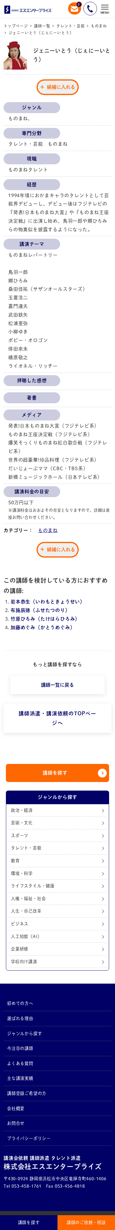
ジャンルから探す (24, 1033)
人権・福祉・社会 (28, 898)
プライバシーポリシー (29, 1138)
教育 (15, 860)
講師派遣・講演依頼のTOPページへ (57, 718)
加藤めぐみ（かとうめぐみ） (43, 627)
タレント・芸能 (26, 848)
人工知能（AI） (26, 936)
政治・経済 (22, 810)
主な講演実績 (20, 1078)
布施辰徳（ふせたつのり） (40, 610)
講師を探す (55, 772)
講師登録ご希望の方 (26, 1093)
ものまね (48, 530)
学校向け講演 (24, 961)
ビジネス (19, 923)
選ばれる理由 (20, 1018)
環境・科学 (22, 873)
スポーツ (19, 835)
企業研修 (19, 949)
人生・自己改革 (26, 911)
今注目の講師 (20, 1048)
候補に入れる (61, 87)
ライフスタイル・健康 (33, 886)
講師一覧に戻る (57, 685)
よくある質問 (20, 1063)
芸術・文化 (22, 822)
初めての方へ (20, 1003)
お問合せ (15, 1123)
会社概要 (15, 1108)
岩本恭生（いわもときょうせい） (48, 601)
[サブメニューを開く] (107, 1000)
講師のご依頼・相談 (86, 1222)
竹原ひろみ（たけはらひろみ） (45, 618)
